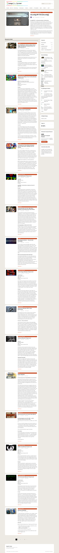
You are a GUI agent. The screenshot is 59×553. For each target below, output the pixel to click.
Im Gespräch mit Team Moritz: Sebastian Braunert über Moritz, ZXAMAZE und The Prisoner (26, 146)
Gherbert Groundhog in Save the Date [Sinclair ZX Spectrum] (48, 66)
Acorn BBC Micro (21, 508)
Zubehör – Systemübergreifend (36, 12)
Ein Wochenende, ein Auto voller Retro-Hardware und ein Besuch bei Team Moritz (26, 209)
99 (24, 539)
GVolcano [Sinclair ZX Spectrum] (24, 338)
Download (19, 183)
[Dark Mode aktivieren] (52, 3)
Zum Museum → (44, 141)
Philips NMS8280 (21, 374)
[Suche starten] (50, 3)
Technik (19, 43)
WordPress (51, 551)
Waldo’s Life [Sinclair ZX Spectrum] (25, 446)
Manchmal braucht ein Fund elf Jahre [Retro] (27, 414)
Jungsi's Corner (10, 551)
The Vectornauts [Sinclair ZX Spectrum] (26, 476)
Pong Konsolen (20, 306)
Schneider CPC (20, 412)
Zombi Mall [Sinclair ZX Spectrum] (24, 176)
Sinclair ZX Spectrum (21, 75)
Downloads (19, 484)
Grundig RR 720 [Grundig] (39, 15)
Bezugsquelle (19, 85)
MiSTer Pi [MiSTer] (47, 104)
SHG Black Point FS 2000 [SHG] (24, 109)
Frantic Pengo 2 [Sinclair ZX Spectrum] (25, 271)
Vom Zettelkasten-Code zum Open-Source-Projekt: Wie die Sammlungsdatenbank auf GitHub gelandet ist (27, 46)
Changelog (21, 52)
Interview (19, 143)
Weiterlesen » (32, 35)
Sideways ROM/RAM (22, 510)
